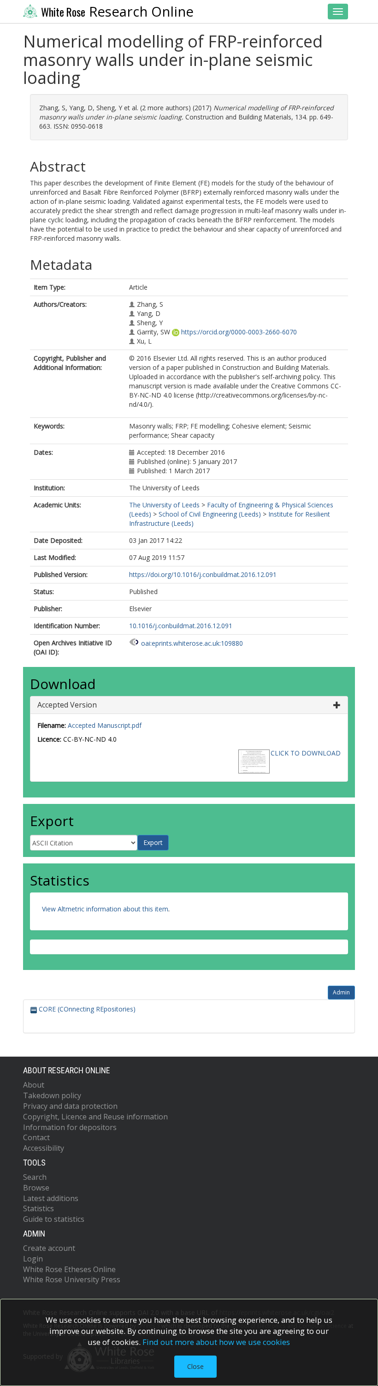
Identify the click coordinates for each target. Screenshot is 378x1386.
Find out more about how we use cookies (216, 1342)
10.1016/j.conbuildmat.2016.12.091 (180, 625)
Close (195, 1366)
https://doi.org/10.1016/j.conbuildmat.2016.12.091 (203, 574)
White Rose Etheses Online (69, 1269)
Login (33, 1259)
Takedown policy (52, 1095)
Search (35, 1177)
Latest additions (50, 1198)
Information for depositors (70, 1127)
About (33, 1085)
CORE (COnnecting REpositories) (86, 1009)
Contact (36, 1137)
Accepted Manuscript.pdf (105, 725)
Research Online (117, 11)
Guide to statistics (53, 1219)
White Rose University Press (71, 1279)
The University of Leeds (164, 504)
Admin (341, 992)
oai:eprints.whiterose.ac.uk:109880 (192, 643)
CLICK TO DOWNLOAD (306, 753)
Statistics (38, 1208)
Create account (49, 1248)
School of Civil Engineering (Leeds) (210, 514)
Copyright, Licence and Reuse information (95, 1117)
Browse (36, 1188)
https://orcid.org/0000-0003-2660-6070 (239, 331)
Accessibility (43, 1148)
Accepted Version (67, 705)
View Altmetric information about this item (105, 908)
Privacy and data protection (70, 1106)
